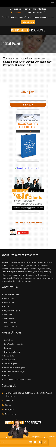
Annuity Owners (9, 360)
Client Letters (8, 314)
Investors (7, 348)
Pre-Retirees (8, 340)
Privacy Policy (9, 409)
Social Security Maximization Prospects (18, 379)
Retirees (7, 375)
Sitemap (8, 405)
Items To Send (9, 302)
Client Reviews (9, 318)
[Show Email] (35, 442)
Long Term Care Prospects (13, 344)
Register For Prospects (12, 310)
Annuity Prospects (10, 364)
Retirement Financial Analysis (14, 372)
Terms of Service (10, 414)
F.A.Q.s (6, 306)
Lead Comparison (10, 322)
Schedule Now (28, 22)
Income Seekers (9, 356)
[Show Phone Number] (39, 442)
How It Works (9, 299)
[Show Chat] (30, 442)
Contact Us (9, 401)
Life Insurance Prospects (12, 352)
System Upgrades (10, 326)
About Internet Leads (11, 295)
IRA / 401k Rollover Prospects (14, 368)
